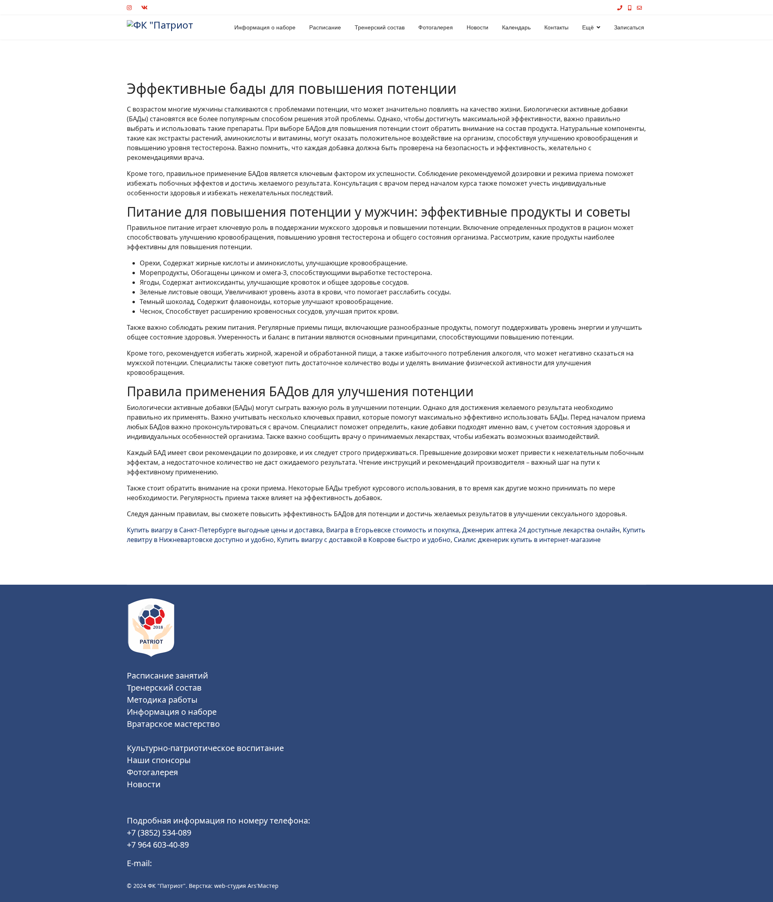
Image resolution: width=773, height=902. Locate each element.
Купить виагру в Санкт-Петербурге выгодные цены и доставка (225, 529)
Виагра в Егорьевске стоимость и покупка (392, 529)
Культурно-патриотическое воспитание (205, 748)
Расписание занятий (167, 675)
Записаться (629, 27)
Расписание (325, 27)
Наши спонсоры (159, 760)
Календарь (516, 27)
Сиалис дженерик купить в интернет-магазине (527, 539)
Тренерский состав (380, 27)
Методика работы (162, 699)
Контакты (556, 27)
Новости (477, 27)
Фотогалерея (435, 27)
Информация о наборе (265, 27)
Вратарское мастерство (173, 723)
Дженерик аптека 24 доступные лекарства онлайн (541, 529)
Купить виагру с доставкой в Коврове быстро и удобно (364, 539)
